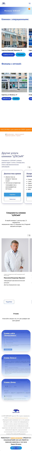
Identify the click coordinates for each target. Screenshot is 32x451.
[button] (21, 54)
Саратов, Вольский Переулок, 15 (12, 50)
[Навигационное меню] (29, 3)
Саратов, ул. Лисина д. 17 (9, 95)
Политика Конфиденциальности (18, 418)
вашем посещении (16, 438)
